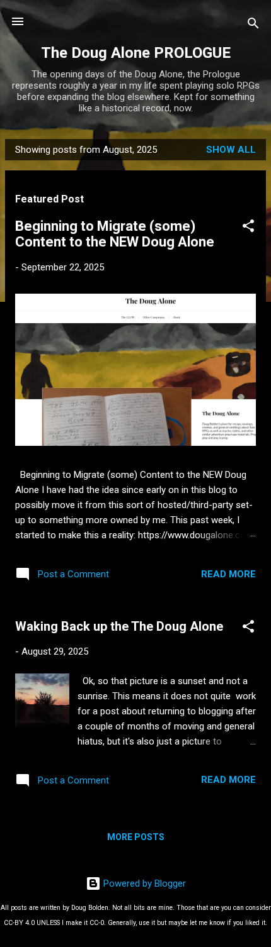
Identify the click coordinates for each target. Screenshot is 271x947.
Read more (228, 574)
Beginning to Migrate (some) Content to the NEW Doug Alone (114, 234)
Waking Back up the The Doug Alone (119, 626)
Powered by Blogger (143, 883)
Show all (231, 149)
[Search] (253, 25)
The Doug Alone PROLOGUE (136, 53)
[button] (248, 228)
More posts (135, 837)
